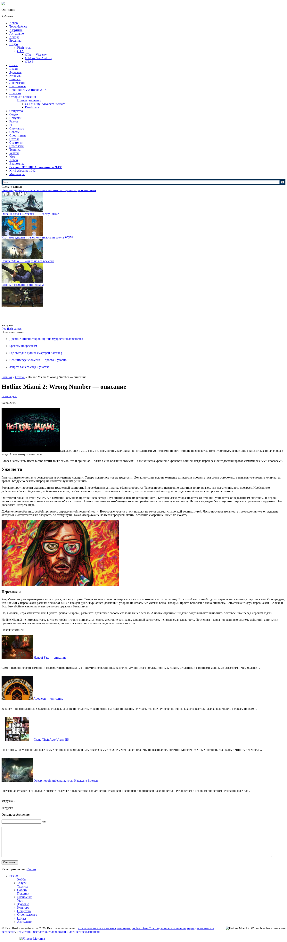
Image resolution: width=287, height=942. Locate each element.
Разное (13, 121)
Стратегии (16, 142)
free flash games (11, 328)
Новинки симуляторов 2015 (27, 89)
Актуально (16, 33)
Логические (17, 82)
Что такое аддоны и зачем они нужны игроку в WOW (37, 237)
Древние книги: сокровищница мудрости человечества (46, 338)
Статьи (14, 139)
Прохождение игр (29, 100)
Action (13, 23)
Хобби (13, 160)
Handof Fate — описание (50, 657)
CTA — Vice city (36, 54)
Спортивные (17, 135)
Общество (16, 111)
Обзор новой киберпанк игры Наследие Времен (66, 780)
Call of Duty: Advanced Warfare (45, 103)
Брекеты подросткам (23, 345)
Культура (15, 75)
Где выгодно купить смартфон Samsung (35, 352)
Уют (12, 156)
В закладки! (9, 396)
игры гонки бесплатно (32, 931)
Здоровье (15, 72)
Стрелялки (16, 146)
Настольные (17, 86)
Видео (13, 44)
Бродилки (15, 40)
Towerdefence (18, 26)
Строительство (27, 914)
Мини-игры (17, 174)
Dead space (32, 107)
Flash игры (24, 47)
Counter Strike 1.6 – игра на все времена (28, 261)
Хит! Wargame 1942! (22, 170)
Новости (15, 93)
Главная (7, 377)
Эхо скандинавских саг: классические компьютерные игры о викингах (49, 190)
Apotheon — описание (48, 698)
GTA (20, 51)
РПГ (12, 125)
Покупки (15, 118)
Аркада (14, 37)
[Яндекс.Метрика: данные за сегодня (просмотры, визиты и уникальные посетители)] (32, 938)
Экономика (16, 163)
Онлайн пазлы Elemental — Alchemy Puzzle (30, 213)
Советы (14, 132)
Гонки (13, 65)
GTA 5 (29, 61)
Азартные (15, 30)
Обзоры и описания (22, 96)
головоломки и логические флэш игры (104, 928)
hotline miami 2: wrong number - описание (159, 928)
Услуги (14, 153)
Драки (13, 68)
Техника (14, 149)
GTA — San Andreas (38, 58)
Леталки (14, 79)
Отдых (13, 114)
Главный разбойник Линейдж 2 (23, 284)
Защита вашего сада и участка (29, 367)
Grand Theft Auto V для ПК (51, 739)
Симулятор (16, 128)
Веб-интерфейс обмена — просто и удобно (38, 360)
